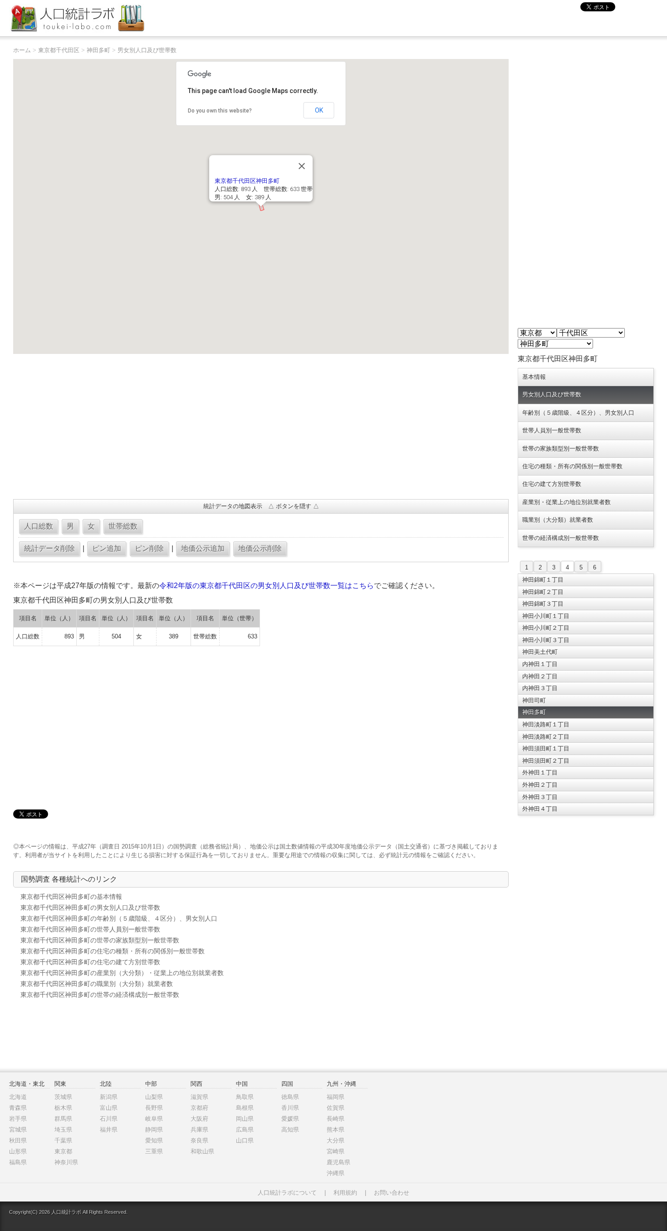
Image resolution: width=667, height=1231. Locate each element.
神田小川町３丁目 (545, 640)
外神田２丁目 (540, 784)
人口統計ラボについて (287, 1192)
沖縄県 (335, 1173)
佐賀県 (335, 1107)
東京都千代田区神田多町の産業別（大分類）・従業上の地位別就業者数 (122, 972)
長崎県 (335, 1118)
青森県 (18, 1107)
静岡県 (154, 1129)
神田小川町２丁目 (545, 627)
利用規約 (345, 1192)
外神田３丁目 (540, 797)
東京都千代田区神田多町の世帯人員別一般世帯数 (90, 929)
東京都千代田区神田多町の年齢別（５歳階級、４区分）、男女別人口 (118, 918)
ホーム (22, 50)
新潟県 (109, 1097)
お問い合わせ (391, 1192)
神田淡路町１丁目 (545, 724)
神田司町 (534, 700)
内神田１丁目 (540, 664)
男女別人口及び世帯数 (147, 50)
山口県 (245, 1140)
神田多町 (98, 50)
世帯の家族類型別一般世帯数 (560, 448)
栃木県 (63, 1107)
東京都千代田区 (58, 50)
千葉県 (63, 1140)
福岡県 (335, 1097)
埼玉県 (63, 1129)
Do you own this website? (220, 111)
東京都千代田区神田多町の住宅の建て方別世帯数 (90, 962)
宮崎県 (335, 1151)
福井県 (109, 1129)
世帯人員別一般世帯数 (551, 430)
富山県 (109, 1107)
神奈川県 (66, 1162)
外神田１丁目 (540, 772)
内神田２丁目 (540, 676)
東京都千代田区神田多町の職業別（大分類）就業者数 (96, 983)
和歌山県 (202, 1151)
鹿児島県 (338, 1162)
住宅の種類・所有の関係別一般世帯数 (572, 466)
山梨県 (154, 1097)
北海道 (18, 1097)
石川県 (109, 1118)
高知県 (290, 1129)
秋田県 (18, 1140)
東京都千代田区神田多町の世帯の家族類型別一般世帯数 (99, 940)
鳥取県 (245, 1097)
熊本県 (335, 1129)
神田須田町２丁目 (545, 760)
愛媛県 (290, 1118)
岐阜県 (154, 1118)
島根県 (245, 1107)
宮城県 (18, 1129)
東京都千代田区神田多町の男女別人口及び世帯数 (90, 907)
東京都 (63, 1151)
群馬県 (63, 1118)
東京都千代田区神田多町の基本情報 (71, 896)
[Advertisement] (260, 426)
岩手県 (18, 1118)
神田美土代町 (540, 651)
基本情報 (534, 376)
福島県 (18, 1162)
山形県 (18, 1151)
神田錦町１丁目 (543, 579)
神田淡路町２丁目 (545, 736)
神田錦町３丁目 (543, 603)
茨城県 (63, 1097)
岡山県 (245, 1118)
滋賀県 (199, 1097)
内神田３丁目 (540, 688)
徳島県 (290, 1097)
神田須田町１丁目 (545, 748)
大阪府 (199, 1118)
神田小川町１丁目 (545, 616)
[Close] (302, 166)
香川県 (290, 1107)
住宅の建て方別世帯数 (551, 484)
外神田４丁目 (540, 808)
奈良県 (199, 1140)
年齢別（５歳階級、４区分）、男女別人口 (578, 412)
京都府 (199, 1107)
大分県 (335, 1140)
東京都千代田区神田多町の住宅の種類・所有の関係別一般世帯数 (112, 951)
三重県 (154, 1151)
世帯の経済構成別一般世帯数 (560, 538)
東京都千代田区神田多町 (247, 180)
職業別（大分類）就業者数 (557, 519)
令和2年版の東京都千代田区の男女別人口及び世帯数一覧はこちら (266, 585)
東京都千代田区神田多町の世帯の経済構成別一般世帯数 (99, 994)
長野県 (154, 1107)
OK (319, 110)
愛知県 (154, 1140)
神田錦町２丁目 (543, 592)
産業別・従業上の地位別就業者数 (566, 502)
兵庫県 (199, 1129)
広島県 (245, 1129)
